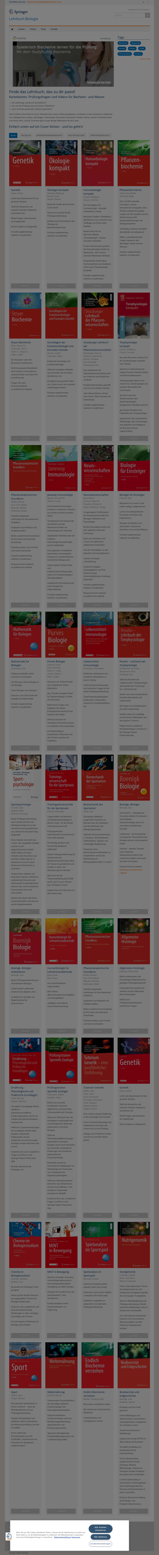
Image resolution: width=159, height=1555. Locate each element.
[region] (69, 1535)
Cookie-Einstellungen (100, 1544)
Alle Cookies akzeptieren (100, 1528)
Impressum (76, 1537)
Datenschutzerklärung (62, 1537)
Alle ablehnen (100, 1537)
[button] (10, 1536)
